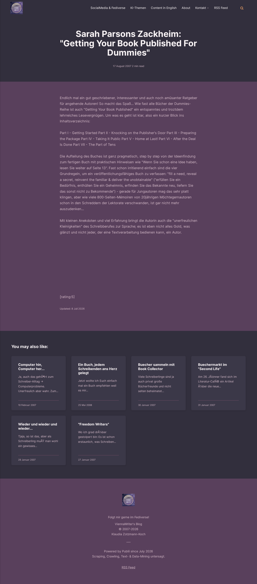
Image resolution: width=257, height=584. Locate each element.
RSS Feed (221, 8)
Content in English (164, 8)
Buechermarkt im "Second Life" (212, 367)
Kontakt (200, 8)
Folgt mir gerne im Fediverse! (128, 517)
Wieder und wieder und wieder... (37, 426)
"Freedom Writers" (93, 424)
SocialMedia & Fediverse (108, 8)
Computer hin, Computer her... (31, 367)
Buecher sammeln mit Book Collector (156, 367)
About (186, 8)
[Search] (242, 8)
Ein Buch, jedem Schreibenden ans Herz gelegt (97, 369)
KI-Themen (138, 8)
